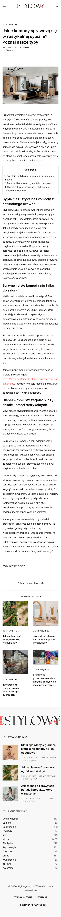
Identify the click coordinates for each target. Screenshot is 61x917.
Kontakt (42, 897)
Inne (5, 835)
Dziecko (7, 823)
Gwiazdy (7, 831)
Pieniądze (8, 843)
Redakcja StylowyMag (19, 48)
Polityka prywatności (33, 905)
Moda (6, 839)
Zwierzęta (8, 868)
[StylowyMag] (31, 5)
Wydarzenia (9, 860)
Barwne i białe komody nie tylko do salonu (28, 183)
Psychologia (9, 847)
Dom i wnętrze (11, 24)
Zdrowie (7, 864)
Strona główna (23, 897)
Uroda (6, 855)
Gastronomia (9, 827)
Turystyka (8, 851)
